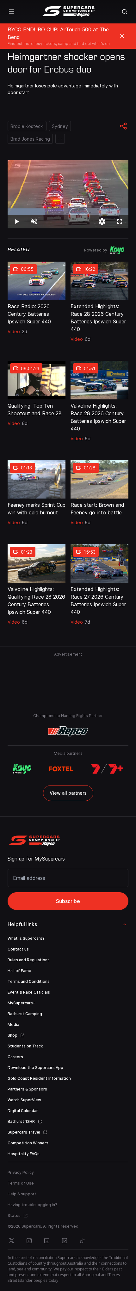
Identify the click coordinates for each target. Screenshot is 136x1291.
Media (13, 1024)
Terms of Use (21, 1183)
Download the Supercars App (35, 1067)
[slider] (68, 211)
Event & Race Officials (29, 992)
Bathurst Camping (25, 1013)
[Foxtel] (61, 769)
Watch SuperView (24, 1099)
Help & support (22, 1194)
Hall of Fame (19, 970)
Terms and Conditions (29, 981)
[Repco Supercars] (68, 11)
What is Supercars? (26, 938)
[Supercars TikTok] (82, 1240)
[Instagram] (29, 1240)
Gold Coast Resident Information (39, 1078)
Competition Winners (28, 1143)
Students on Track (25, 1046)
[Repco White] (68, 731)
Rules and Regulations (29, 959)
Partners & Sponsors (27, 1089)
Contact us (18, 949)
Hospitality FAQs (24, 1153)
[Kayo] (22, 769)
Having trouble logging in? (32, 1204)
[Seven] (107, 769)
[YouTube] (64, 1240)
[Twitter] (11, 1240)
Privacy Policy (21, 1172)
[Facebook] (47, 1240)
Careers (15, 1056)
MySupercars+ (21, 1003)
